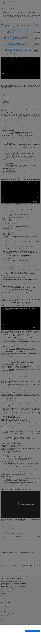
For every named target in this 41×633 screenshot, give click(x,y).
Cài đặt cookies (3, 630)
